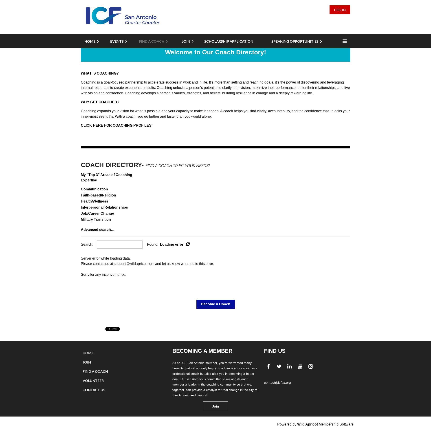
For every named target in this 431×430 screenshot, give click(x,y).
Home (88, 353)
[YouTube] (300, 366)
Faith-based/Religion (98, 195)
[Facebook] (268, 366)
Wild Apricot (307, 424)
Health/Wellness (94, 201)
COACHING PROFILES (132, 125)
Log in (340, 10)
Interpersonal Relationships (104, 207)
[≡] (343, 41)
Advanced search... (97, 230)
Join (87, 362)
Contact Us (94, 390)
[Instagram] (310, 366)
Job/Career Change (97, 213)
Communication (94, 189)
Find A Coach (95, 371)
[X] (278, 366)
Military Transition (96, 219)
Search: (87, 244)
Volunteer (93, 380)
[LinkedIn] (289, 366)
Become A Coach (215, 304)
